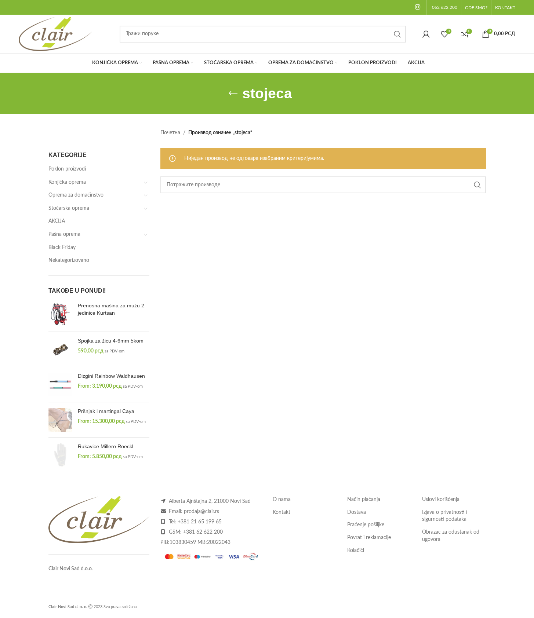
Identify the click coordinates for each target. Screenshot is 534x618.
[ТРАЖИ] (397, 34)
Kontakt (281, 512)
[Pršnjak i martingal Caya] (60, 420)
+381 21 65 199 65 (200, 521)
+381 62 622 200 (203, 532)
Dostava (356, 512)
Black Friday (62, 247)
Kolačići (355, 550)
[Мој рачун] (426, 34)
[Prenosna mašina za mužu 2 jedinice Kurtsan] (60, 314)
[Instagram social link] (417, 7)
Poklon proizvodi (67, 169)
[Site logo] (55, 33)
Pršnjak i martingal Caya (106, 411)
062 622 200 (444, 7)
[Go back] (233, 93)
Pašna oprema (64, 234)
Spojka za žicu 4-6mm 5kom (111, 341)
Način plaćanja (363, 499)
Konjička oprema (67, 182)
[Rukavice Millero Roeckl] (60, 455)
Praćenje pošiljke (365, 524)
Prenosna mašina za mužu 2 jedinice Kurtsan (111, 309)
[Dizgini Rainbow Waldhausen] (60, 384)
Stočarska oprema (68, 208)
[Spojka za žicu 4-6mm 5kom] (60, 349)
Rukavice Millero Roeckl (105, 446)
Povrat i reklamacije (369, 537)
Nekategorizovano (68, 260)
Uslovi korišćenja (440, 499)
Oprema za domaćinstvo (75, 195)
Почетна (170, 132)
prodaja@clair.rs (201, 511)
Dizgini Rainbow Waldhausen (111, 376)
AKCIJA (56, 221)
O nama (282, 499)
